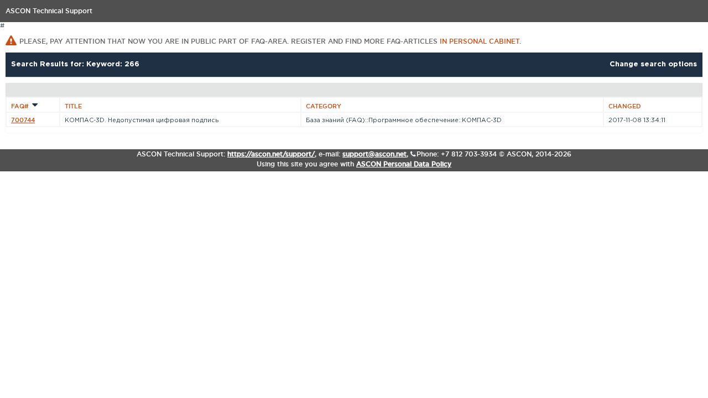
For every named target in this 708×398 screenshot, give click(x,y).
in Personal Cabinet (479, 41)
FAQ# (20, 106)
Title (73, 106)
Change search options (653, 64)
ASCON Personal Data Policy (403, 163)
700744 (23, 120)
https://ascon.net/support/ (271, 154)
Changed (624, 106)
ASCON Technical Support (49, 10)
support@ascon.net (374, 154)
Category (323, 106)
